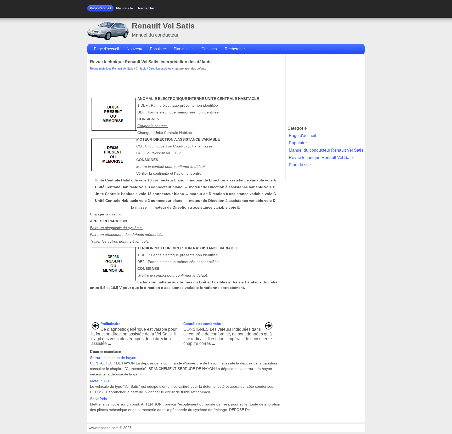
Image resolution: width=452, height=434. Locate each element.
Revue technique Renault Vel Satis (111, 68)
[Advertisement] (185, 82)
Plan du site (124, 8)
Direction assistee (160, 68)
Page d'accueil (100, 8)
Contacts (209, 49)
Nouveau (134, 49)
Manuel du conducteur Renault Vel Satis (326, 150)
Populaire (158, 49)
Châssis (141, 68)
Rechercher (146, 8)
